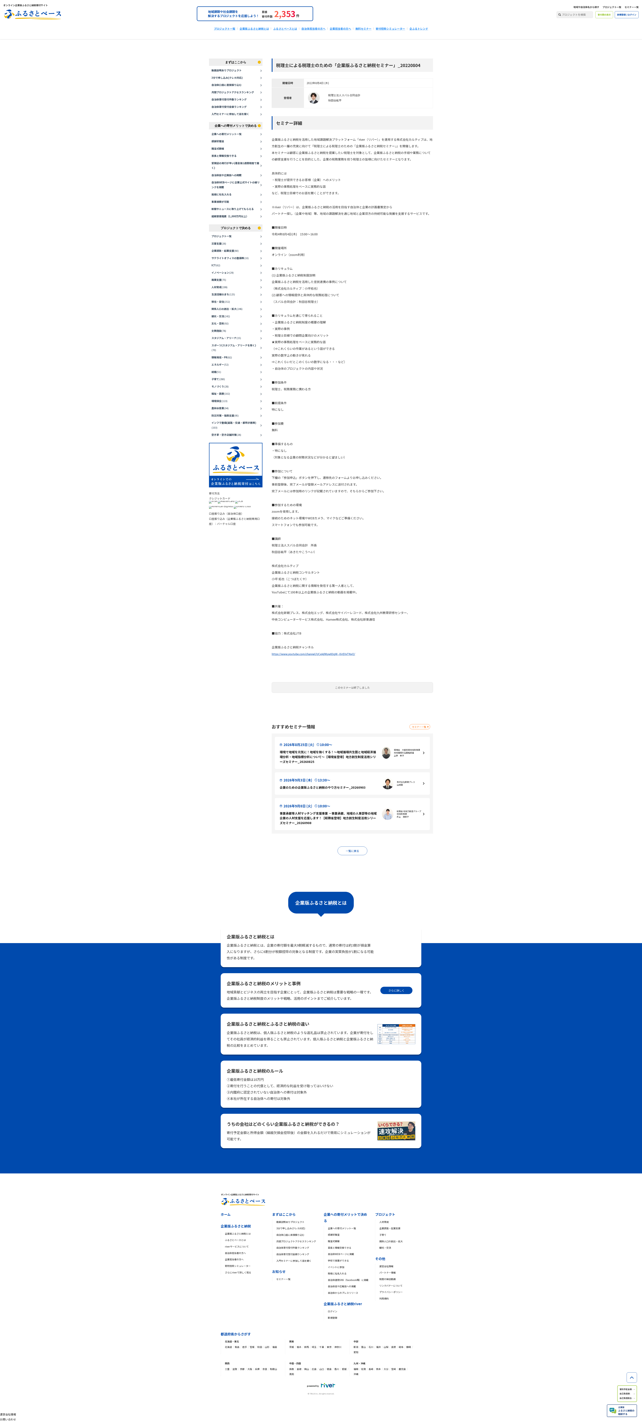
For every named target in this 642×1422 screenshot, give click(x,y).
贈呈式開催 (217, 148)
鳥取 (291, 1369)
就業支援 (218, 279)
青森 (237, 1347)
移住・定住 (220, 301)
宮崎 (393, 1369)
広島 (314, 1369)
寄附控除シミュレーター (238, 1266)
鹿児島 (402, 1369)
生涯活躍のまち (223, 294)
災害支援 (218, 243)
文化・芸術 (220, 323)
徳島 (329, 1369)
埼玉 (314, 1347)
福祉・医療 (220, 393)
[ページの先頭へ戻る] (632, 1377)
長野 (393, 1347)
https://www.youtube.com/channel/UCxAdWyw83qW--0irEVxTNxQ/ (313, 654)
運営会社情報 (386, 1266)
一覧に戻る (352, 851)
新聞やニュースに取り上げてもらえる (232, 209)
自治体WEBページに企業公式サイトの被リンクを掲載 (235, 185)
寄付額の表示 (604, 14)
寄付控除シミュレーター (390, 29)
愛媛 (344, 1369)
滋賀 (234, 1369)
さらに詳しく (396, 990)
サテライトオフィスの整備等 (230, 258)
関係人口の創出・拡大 (226, 309)
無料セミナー (363, 29)
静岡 (408, 1347)
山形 (267, 1347)
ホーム (226, 1214)
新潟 (356, 1347)
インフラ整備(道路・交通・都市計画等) (233, 425)
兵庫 (257, 1369)
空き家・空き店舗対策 (226, 434)
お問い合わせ (8, 1419)
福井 (378, 1347)
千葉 (321, 1347)
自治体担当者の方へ (313, 29)
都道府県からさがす (236, 1334)
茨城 (291, 1347)
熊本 (378, 1369)
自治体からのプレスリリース (343, 1292)
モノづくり (220, 386)
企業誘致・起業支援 (225, 250)
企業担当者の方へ (340, 29)
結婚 (216, 372)
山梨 (386, 1347)
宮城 (252, 1347)
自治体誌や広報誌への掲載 (226, 175)
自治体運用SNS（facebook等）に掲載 (348, 1280)
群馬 (306, 1347)
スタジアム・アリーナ (226, 338)
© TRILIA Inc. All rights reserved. (321, 1393)
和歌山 (273, 1369)
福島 (274, 1347)
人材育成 (219, 287)
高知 (291, 1374)
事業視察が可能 (220, 201)
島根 (299, 1369)
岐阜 (401, 1347)
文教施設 (218, 330)
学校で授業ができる (338, 1260)
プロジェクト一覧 (612, 7)
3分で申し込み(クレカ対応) (227, 77)
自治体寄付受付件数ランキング (229, 99)
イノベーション (222, 272)
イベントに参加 (336, 1267)
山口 (321, 1369)
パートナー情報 (387, 1272)
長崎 (371, 1369)
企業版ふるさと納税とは (254, 29)
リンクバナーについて (391, 1285)
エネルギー (220, 364)
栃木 (299, 1347)
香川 (336, 1369)
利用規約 (384, 1298)
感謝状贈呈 (217, 141)
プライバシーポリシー (391, 1292)
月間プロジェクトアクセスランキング (232, 92)
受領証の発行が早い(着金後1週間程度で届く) (235, 165)
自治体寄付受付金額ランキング (229, 106)
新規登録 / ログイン (626, 14)
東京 (329, 1347)
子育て (218, 379)
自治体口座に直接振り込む (226, 85)
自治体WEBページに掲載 (341, 1254)
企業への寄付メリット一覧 (226, 134)
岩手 (244, 1347)
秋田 (259, 1347)
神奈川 (337, 1347)
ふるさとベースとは (285, 29)
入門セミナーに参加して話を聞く (230, 114)
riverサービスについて (237, 1246)
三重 (227, 1369)
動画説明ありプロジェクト (226, 70)
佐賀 (363, 1369)
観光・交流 (220, 316)
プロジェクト (385, 1214)
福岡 (356, 1369)
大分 (386, 1369)
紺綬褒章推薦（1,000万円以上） (230, 216)
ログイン (332, 1311)
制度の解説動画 (387, 1279)
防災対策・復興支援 (225, 415)
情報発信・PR (221, 357)
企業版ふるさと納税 (236, 1226)
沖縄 (356, 1374)
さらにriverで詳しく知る (238, 1272)
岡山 (306, 1369)
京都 (242, 1369)
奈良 (264, 1369)
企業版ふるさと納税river (343, 1303)
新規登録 (332, 1317)
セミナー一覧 (632, 7)
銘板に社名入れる (221, 194)
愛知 (356, 1352)
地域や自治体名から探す (586, 7)
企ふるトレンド (418, 29)
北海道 (228, 1347)
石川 (371, 1347)
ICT (215, 265)
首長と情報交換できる (224, 155)
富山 (363, 1347)
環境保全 (219, 401)
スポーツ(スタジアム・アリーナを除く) (233, 348)
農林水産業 (220, 408)
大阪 (249, 1369)
